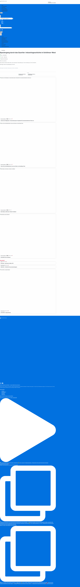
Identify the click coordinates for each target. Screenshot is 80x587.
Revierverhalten (4, 8)
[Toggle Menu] (1, 33)
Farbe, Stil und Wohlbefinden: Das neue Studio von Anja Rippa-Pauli (13, 166)
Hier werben (4, 44)
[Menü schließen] (1, 34)
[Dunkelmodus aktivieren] (1, 12)
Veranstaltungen (4, 6)
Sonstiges (3, 50)
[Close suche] (0, 16)
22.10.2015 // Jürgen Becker (6, 312)
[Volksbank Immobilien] (52, 2)
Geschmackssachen (5, 9)
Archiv (3, 43)
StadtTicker (3, 7)
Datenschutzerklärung (5, 46)
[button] (2, 22)
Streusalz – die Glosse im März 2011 (7, 263)
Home (3, 36)
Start (2, 5)
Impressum (3, 45)
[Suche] (12, 18)
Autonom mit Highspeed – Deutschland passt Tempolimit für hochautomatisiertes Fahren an (17, 120)
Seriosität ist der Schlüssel (5, 257)
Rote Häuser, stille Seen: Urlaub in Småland (8, 211)
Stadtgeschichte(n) (5, 42)
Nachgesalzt (3, 265)
